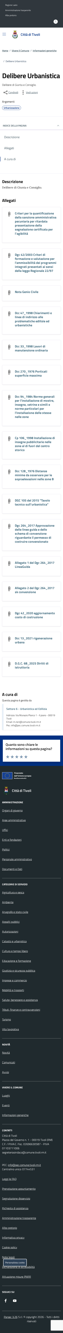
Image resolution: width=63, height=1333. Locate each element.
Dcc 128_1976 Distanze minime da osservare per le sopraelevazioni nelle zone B (34, 475)
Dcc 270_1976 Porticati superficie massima (31, 373)
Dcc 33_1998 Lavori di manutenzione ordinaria (31, 348)
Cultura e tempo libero (15, 951)
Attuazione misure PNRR (16, 1277)
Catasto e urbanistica (14, 941)
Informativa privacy (13, 1237)
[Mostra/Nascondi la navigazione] (4, 34)
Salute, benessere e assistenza (20, 1000)
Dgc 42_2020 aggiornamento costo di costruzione (35, 615)
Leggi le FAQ (9, 1179)
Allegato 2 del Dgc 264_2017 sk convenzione (34, 590)
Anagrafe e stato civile (15, 912)
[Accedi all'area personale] (55, 21)
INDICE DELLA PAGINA (14, 125)
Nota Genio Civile (26, 292)
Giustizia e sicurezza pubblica (18, 970)
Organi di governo (12, 810)
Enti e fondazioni (12, 840)
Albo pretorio (10, 15)
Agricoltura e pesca (13, 892)
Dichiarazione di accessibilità (18, 1267)
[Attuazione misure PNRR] (31, 776)
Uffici (5, 830)
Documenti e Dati (12, 869)
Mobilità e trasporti (13, 990)
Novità (6, 1052)
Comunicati (8, 1062)
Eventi (6, 1105)
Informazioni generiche (45, 50)
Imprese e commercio (14, 980)
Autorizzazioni (10, 931)
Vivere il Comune (20, 50)
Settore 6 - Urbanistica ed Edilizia (26, 709)
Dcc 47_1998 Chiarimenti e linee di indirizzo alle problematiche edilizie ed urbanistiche (33, 319)
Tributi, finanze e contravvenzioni (21, 1010)
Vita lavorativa (10, 1029)
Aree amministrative (14, 820)
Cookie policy (9, 1247)
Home (5, 50)
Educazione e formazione (16, 961)
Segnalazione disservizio (16, 1198)
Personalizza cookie (15, 1262)
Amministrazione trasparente (18, 10)
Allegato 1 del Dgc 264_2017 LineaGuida (34, 565)
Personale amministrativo (17, 859)
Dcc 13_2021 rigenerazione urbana (33, 640)
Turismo (6, 1019)
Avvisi (5, 1072)
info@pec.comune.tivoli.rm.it (24, 1165)
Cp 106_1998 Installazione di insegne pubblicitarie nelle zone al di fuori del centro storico (35, 444)
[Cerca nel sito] (53, 34)
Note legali (8, 1257)
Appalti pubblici (11, 922)
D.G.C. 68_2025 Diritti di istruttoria (31, 665)
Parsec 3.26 (11, 1317)
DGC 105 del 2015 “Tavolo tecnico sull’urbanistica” (32, 502)
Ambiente (7, 902)
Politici (6, 849)
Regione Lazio (11, 5)
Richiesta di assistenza (15, 1208)
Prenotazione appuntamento (19, 1189)
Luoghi (6, 1095)
